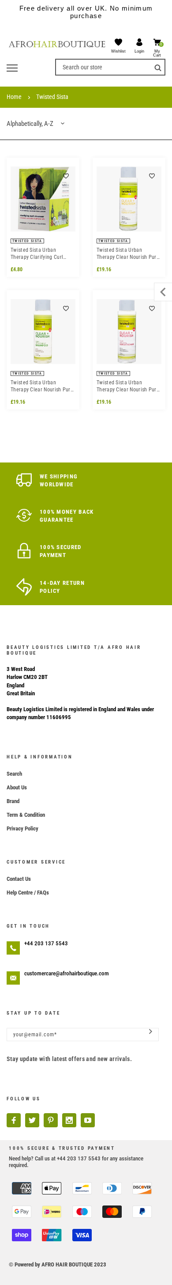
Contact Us (19, 879)
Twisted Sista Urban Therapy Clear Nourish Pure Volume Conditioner (128, 386)
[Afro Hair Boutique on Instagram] (69, 1120)
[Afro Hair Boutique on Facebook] (14, 1120)
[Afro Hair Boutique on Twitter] (32, 1120)
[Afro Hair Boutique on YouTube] (88, 1120)
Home (14, 96)
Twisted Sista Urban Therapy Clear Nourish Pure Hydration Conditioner (128, 254)
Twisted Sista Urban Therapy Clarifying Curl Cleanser (37, 254)
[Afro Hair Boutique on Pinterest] (51, 1120)
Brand (13, 801)
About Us (17, 787)
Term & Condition (26, 814)
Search (14, 773)
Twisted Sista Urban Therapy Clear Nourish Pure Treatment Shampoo (42, 386)
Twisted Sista (52, 96)
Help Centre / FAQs (28, 892)
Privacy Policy (22, 828)
